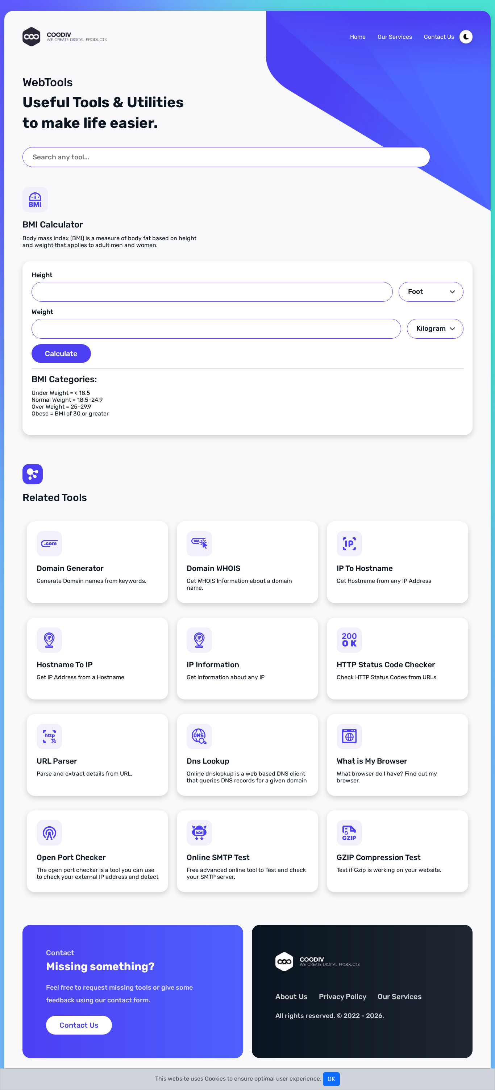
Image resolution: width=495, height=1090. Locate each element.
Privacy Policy (342, 996)
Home (358, 36)
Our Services (395, 36)
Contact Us (439, 36)
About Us (291, 996)
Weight (42, 312)
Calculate (61, 353)
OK (331, 1079)
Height (42, 275)
